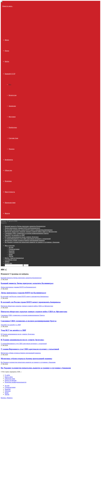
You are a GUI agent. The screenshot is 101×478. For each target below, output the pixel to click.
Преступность (10, 192)
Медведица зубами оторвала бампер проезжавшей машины (25, 240)
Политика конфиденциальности (15, 382)
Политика (8, 181)
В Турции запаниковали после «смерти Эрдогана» (22, 237)
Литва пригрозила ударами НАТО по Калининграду (22, 228)
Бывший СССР (10, 74)
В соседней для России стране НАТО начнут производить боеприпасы (28, 230)
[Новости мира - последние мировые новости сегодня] (8, 27)
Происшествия (10, 203)
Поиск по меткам (10, 380)
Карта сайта (9, 377)
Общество (8, 170)
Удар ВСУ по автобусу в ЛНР (15, 235)
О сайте (7, 375)
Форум (7, 213)
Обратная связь (10, 378)
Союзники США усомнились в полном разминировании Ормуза (27, 233)
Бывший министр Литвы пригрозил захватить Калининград (25, 226)
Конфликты (9, 160)
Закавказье (12, 106)
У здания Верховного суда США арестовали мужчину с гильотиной (28, 238)
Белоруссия (12, 95)
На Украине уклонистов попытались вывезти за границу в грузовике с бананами (32, 242)
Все (10, 84)
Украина (11, 149)
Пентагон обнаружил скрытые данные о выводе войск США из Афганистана (31, 231)
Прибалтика (13, 127)
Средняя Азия (13, 138)
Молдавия (12, 117)
